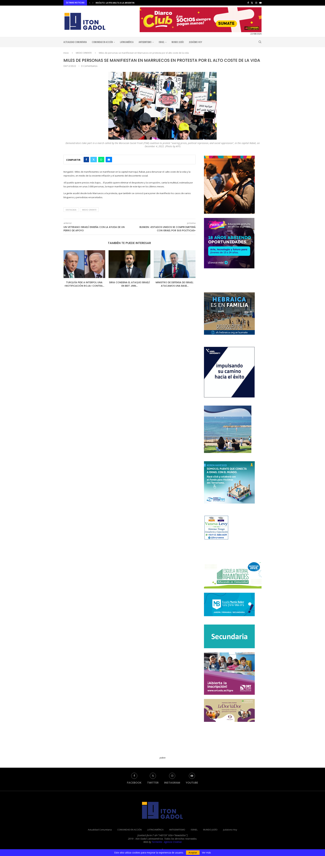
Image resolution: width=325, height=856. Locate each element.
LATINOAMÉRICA (127, 42)
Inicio (66, 52)
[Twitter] (252, 2)
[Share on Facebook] (86, 159)
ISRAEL (161, 42)
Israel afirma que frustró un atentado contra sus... (175, 284)
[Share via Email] (109, 159)
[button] (89, 2)
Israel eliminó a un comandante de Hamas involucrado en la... (129, 2)
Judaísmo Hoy (195, 42)
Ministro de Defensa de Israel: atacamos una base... (129, 284)
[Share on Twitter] (93, 159)
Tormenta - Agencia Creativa (167, 841)
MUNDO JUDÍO (178, 42)
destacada (71, 209)
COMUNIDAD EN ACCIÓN (102, 42)
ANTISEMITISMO (145, 42)
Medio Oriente (89, 209)
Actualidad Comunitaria (75, 42)
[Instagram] (256, 2)
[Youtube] (260, 2)
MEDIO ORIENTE (84, 52)
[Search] (260, 42)
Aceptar (193, 852)
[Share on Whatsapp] (101, 159)
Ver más (206, 852)
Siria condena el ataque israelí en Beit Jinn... (84, 284)
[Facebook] (248, 2)
